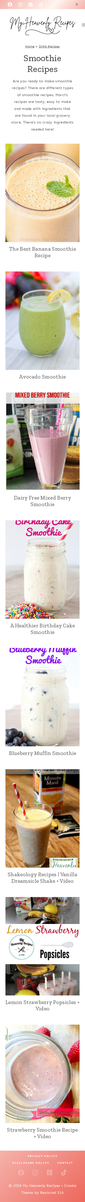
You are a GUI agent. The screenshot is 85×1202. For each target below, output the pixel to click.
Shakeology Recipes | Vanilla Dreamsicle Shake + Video (42, 877)
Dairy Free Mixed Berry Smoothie (42, 500)
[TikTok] (41, 4)
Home (29, 46)
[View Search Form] (77, 4)
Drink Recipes (49, 46)
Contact (65, 1162)
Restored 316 (52, 1192)
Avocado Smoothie (42, 376)
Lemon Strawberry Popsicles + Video (42, 1005)
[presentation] (42, 193)
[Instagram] (20, 4)
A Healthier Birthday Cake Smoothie (42, 628)
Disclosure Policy (30, 1162)
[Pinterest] (30, 4)
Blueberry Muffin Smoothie (42, 753)
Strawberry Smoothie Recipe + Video (42, 1133)
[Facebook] (10, 4)
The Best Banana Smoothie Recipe (42, 252)
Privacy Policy (43, 1156)
